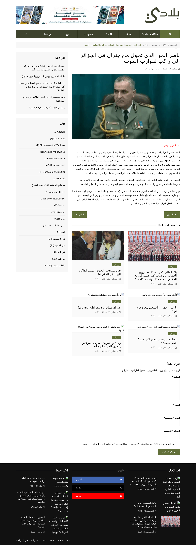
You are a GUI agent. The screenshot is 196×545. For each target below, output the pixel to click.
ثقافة (109, 34)
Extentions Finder (56, 158)
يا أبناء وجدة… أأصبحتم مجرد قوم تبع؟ (47, 107)
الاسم (176, 405)
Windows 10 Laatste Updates (50, 185)
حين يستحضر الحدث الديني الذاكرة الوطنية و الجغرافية (44, 99)
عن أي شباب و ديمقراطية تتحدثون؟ (99, 307)
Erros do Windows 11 (54, 152)
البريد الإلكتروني (172, 418)
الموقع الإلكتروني (172, 431)
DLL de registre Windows (52, 145)
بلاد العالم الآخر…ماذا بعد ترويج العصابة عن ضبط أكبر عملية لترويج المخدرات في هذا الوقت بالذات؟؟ (156, 275)
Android (61, 132)
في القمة (60, 252)
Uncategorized (57, 165)
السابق (170, 214)
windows (60, 178)
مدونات (88, 34)
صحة (129, 34)
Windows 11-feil (57, 192)
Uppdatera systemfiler (54, 172)
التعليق (176, 377)
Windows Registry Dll (54, 198)
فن (68, 34)
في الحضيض (59, 239)
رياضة (47, 34)
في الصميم (60, 245)
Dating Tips (59, 138)
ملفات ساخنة (150, 34)
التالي (81, 214)
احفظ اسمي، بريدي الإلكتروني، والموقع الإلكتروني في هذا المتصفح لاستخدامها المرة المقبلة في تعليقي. (129, 444)
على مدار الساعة (57, 225)
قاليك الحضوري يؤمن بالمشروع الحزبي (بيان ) (43, 76)
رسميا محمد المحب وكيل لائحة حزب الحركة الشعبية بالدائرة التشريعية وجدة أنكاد (44, 68)
